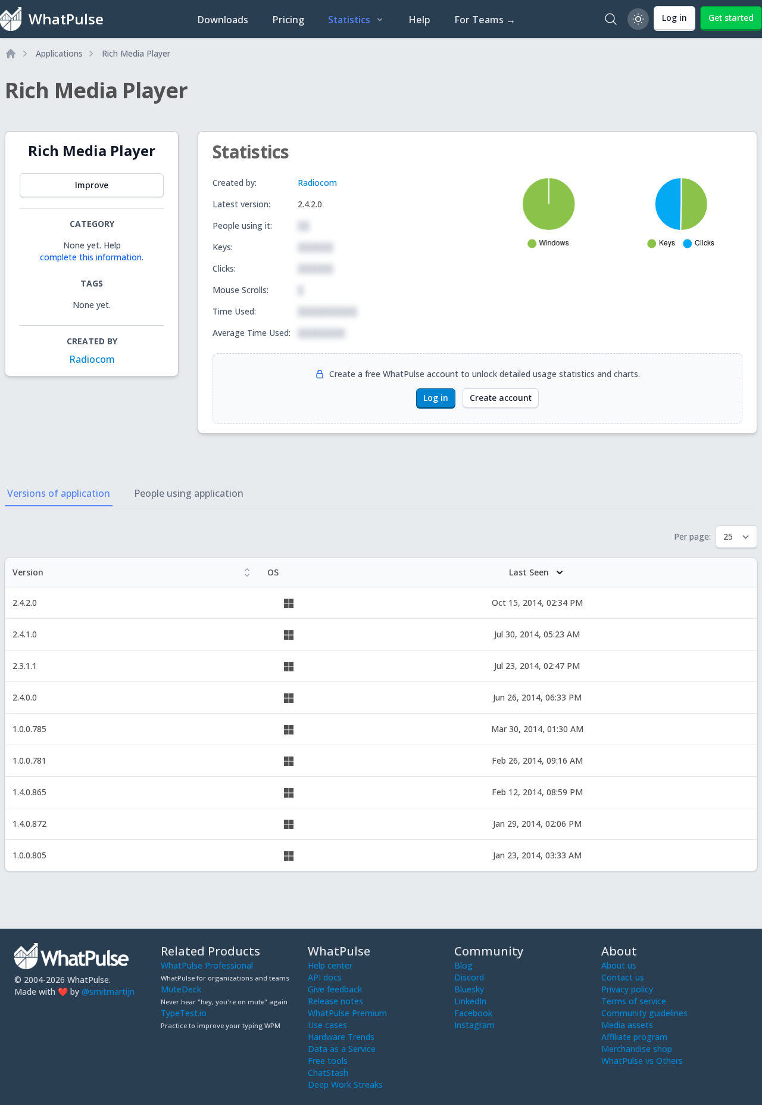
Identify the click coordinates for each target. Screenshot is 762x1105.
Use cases (327, 1025)
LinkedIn (470, 1001)
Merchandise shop (636, 1048)
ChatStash (328, 1072)
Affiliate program (634, 1036)
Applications (59, 53)
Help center (330, 965)
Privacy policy (627, 989)
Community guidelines (644, 1013)
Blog (463, 965)
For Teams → (485, 19)
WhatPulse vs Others (642, 1060)
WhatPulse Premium (347, 1013)
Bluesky (469, 989)
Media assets (627, 1025)
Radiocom (92, 359)
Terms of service (633, 1001)
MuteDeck (181, 989)
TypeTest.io (184, 1013)
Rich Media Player (136, 53)
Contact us (622, 977)
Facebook (473, 1013)
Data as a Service (342, 1048)
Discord (469, 977)
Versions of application (58, 493)
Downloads (222, 19)
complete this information (91, 257)
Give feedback (335, 989)
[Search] (611, 19)
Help (419, 19)
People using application (188, 493)
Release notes (335, 1001)
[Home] (11, 54)
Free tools (328, 1060)
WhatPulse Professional (207, 965)
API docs (325, 977)
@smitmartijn (108, 991)
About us (618, 965)
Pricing (288, 19)
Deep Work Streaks (345, 1084)
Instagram (474, 1025)
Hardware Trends (341, 1036)
